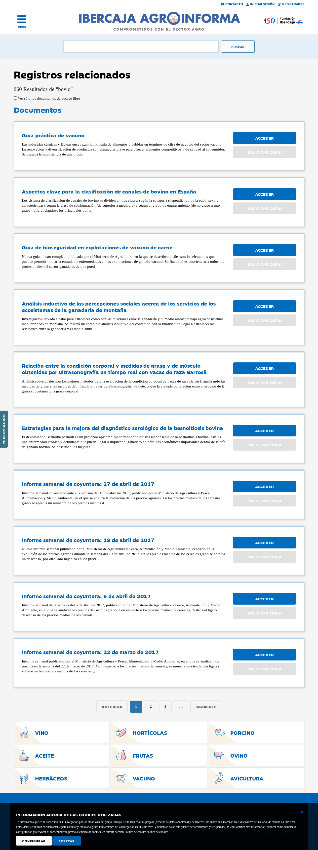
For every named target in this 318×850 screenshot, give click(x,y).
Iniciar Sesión (262, 3)
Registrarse (293, 3)
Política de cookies (157, 832)
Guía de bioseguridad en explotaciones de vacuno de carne (97, 247)
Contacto (234, 3)
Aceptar (66, 841)
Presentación (3, 429)
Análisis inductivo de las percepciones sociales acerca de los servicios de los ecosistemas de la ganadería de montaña (119, 306)
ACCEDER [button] (264, 138)
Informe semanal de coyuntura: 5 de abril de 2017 (86, 596)
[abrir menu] (22, 19)
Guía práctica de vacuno (53, 135)
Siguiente (206, 706)
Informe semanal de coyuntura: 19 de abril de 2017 (88, 539)
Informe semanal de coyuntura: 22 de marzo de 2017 (90, 652)
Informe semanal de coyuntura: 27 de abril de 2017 (88, 483)
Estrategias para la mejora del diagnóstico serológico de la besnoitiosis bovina (122, 427)
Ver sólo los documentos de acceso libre (48, 98)
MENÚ (22, 27)
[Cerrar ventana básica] (302, 812)
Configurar (34, 841)
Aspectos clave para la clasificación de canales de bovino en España (109, 191)
